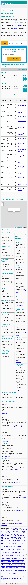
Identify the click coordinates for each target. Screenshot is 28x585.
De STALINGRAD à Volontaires (12, 561)
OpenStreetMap (20, 227)
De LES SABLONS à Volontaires (20, 576)
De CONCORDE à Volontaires (19, 569)
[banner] (9, 3)
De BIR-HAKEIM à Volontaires (7, 541)
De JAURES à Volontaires (11, 566)
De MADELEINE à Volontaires (19, 554)
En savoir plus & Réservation (21, 292)
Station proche (18, 43)
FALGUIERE (14, 28)
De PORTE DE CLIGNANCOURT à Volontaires (16, 540)
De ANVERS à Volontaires (19, 567)
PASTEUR (25, 23)
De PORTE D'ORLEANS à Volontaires (9, 558)
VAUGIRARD (8, 26)
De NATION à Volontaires (11, 537)
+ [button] (2, 203)
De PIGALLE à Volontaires (16, 575)
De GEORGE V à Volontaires (17, 570)
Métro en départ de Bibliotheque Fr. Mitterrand (22, 145)
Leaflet (15, 227)
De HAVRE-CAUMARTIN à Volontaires (14, 544)
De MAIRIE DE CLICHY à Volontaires (14, 549)
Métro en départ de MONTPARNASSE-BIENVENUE (22, 123)
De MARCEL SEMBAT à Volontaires (8, 578)
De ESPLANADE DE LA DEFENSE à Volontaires (11, 529)
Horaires (4, 43)
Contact (20, 583)
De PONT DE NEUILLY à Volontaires (18, 557)
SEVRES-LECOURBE (16, 25)
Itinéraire (11, 43)
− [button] (2, 205)
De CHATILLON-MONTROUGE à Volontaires (10, 552)
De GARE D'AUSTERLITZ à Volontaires (14, 532)
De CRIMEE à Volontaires (17, 563)
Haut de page (3, 582)
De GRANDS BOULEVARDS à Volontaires (9, 555)
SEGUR (24, 26)
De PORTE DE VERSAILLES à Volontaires (15, 573)
